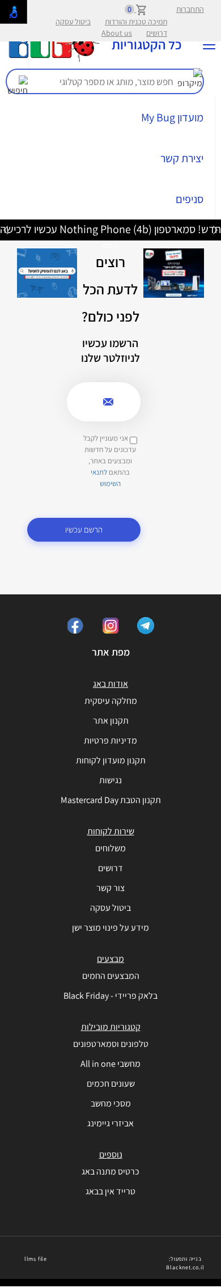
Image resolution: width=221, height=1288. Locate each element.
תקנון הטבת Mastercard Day (111, 800)
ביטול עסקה (73, 21)
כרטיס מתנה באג (110, 1171)
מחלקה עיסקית (110, 701)
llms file (35, 1258)
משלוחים (110, 848)
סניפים (189, 199)
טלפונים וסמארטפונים (110, 1044)
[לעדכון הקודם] (215, 229)
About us (116, 33)
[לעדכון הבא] (5, 229)
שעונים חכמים (111, 1083)
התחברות (190, 9)
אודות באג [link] (110, 684)
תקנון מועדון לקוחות (111, 760)
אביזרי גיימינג (110, 1123)
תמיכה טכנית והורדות (136, 21)
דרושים (156, 33)
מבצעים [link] (110, 959)
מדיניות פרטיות (110, 740)
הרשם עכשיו (84, 529)
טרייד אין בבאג (110, 1191)
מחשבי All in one (110, 1064)
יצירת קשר (181, 158)
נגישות (110, 780)
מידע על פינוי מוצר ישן (110, 928)
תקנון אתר (111, 721)
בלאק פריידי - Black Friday (110, 996)
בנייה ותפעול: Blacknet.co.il (185, 1262)
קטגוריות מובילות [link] (111, 1027)
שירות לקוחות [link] (110, 831)
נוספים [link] (110, 1154)
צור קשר (110, 888)
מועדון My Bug (172, 117)
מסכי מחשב (111, 1103)
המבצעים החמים (110, 976)
